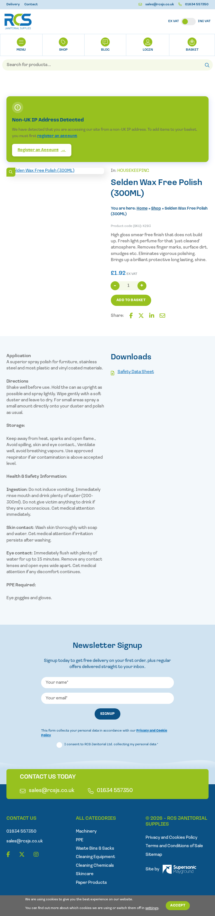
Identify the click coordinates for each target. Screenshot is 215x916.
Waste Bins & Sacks (95, 848)
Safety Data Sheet (136, 372)
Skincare (85, 874)
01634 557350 (197, 4)
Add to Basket (131, 300)
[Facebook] (131, 316)
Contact (31, 4)
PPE (79, 840)
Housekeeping (133, 170)
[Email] (162, 316)
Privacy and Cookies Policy (171, 837)
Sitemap (154, 854)
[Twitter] (141, 316)
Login (148, 49)
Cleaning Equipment (95, 857)
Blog (105, 49)
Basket (192, 49)
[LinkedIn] (151, 316)
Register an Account (38, 150)
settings (151, 908)
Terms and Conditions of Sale (174, 846)
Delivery (13, 4)
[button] (10, 172)
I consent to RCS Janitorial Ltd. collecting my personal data (111, 744)
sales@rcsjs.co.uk (159, 4)
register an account (57, 136)
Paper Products (91, 882)
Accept (177, 905)
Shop (63, 49)
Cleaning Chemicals (95, 865)
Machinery (86, 831)
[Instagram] (36, 855)
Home (142, 209)
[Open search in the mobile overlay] (107, 65)
